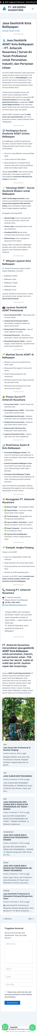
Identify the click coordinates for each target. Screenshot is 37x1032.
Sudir (24, 753)
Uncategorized (8, 832)
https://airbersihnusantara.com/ (16, 605)
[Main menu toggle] (33, 9)
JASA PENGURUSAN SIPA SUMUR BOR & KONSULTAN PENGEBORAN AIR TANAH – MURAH (15, 805)
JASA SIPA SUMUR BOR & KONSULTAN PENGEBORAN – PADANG (16, 837)
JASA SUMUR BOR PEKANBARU (17, 776)
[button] (32, 1027)
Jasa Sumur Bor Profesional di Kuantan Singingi (16, 748)
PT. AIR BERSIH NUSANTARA (17, 9)
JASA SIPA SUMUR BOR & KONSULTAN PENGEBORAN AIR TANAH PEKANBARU (17, 868)
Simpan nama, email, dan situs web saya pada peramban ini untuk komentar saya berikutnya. (18, 994)
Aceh (5, 799)
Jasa (4, 744)
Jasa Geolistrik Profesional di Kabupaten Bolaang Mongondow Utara (18, 896)
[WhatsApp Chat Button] (5, 1027)
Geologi (5, 862)
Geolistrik (6, 890)
